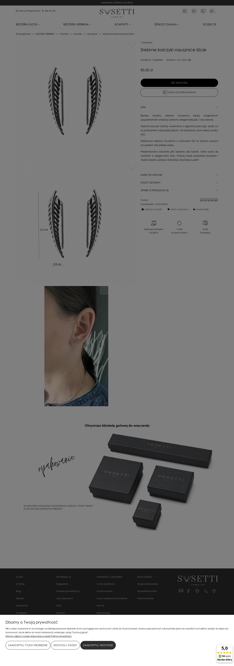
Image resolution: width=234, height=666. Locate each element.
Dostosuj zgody (65, 645)
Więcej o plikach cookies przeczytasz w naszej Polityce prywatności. (38, 636)
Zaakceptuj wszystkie (98, 645)
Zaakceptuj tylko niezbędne (28, 645)
